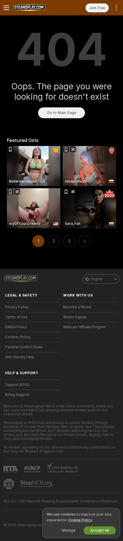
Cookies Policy (17, 337)
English (97, 279)
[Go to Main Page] (37, 8)
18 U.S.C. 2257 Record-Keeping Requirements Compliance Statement (60, 501)
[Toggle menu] (6, 7)
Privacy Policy (17, 307)
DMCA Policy (16, 327)
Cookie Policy (80, 520)
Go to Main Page (61, 113)
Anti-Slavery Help (19, 357)
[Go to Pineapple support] (9, 483)
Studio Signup (75, 317)
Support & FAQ (17, 385)
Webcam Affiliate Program (84, 327)
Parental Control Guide (23, 347)
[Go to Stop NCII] (37, 483)
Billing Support (17, 395)
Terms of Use (16, 317)
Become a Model (77, 307)
